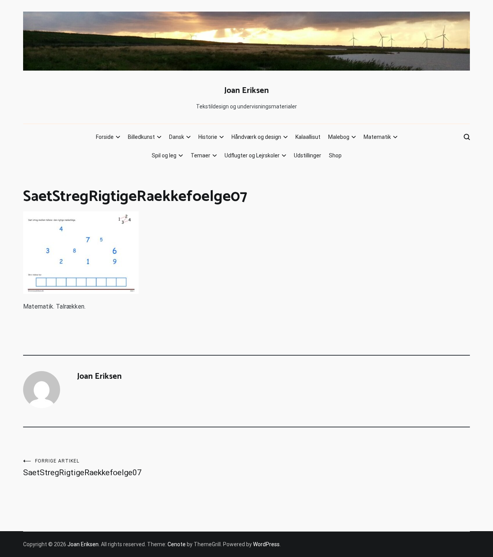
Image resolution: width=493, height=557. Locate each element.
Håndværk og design (256, 137)
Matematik (377, 137)
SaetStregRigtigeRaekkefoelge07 (82, 467)
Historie (207, 137)
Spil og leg (164, 155)
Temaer (200, 155)
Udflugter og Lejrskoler (252, 155)
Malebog (338, 137)
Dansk (176, 137)
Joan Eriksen (246, 90)
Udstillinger (307, 155)
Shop (335, 155)
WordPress (266, 544)
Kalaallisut (307, 137)
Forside (105, 137)
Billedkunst (141, 137)
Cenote (177, 544)
